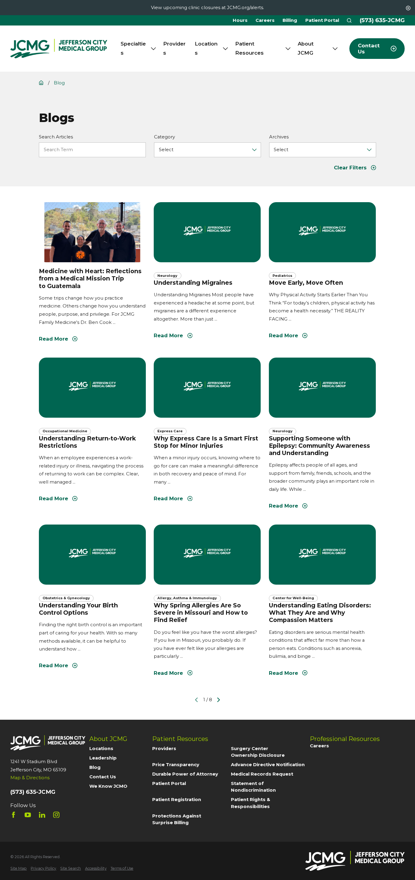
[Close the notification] (408, 8)
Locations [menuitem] (206, 48)
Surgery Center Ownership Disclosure (258, 752)
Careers (265, 20)
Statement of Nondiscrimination (253, 787)
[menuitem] (18, 868)
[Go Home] (41, 82)
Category (164, 137)
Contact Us (102, 777)
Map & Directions (30, 777)
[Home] (58, 49)
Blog (95, 767)
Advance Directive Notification (268, 764)
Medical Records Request (262, 774)
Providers (164, 748)
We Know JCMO (108, 786)
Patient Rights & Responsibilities (250, 803)
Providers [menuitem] (174, 48)
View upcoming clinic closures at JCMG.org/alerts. (207, 7)
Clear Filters (350, 168)
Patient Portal (322, 20)
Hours (240, 20)
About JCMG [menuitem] (306, 48)
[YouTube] (28, 815)
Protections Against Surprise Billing (176, 819)
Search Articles (56, 137)
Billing (290, 20)
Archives (279, 137)
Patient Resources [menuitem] (249, 48)
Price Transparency (175, 764)
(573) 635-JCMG (382, 20)
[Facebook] (13, 815)
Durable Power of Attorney (185, 774)
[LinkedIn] (42, 815)
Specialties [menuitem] (133, 48)
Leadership (103, 758)
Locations (101, 748)
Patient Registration (176, 799)
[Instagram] (56, 815)
